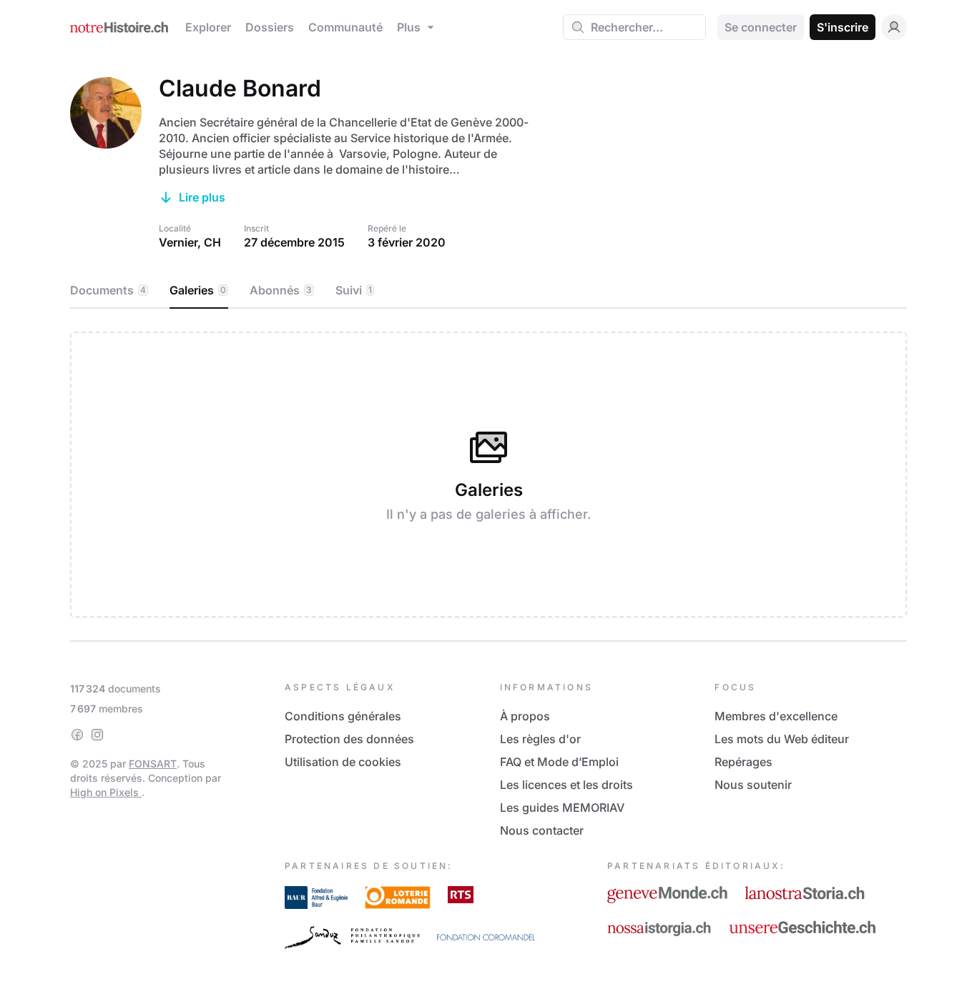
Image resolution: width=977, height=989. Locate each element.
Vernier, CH (190, 242)
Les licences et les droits (566, 784)
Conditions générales (343, 716)
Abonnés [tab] (281, 290)
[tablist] (488, 291)
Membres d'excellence (776, 716)
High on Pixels (106, 792)
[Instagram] (97, 734)
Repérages (743, 762)
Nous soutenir (753, 784)
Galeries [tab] (198, 290)
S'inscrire (842, 27)
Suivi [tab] (353, 290)
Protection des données (349, 739)
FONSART (153, 763)
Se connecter (761, 27)
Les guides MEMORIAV (562, 807)
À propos (525, 716)
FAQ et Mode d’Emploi (559, 762)
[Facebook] (77, 734)
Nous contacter (542, 830)
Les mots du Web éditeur (782, 739)
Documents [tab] (108, 290)
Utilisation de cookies (343, 762)
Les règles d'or (540, 739)
